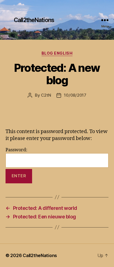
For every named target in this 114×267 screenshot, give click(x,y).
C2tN (46, 95)
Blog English (57, 53)
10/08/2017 (75, 95)
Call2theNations (34, 20)
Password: (16, 150)
